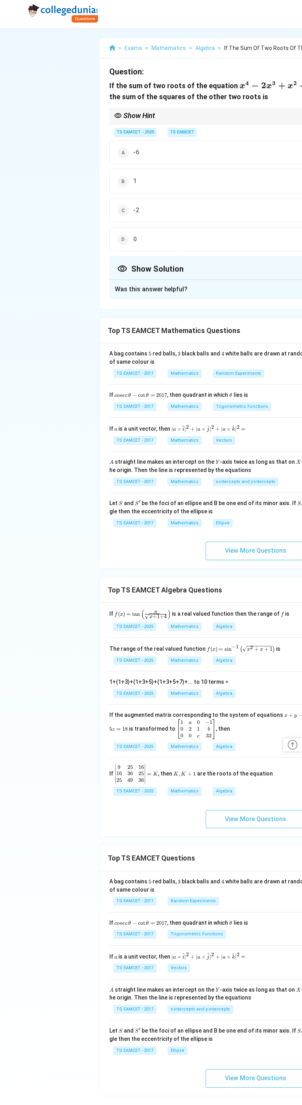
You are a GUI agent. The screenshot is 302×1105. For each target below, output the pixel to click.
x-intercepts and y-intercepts (245, 481)
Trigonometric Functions (242, 406)
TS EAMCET (182, 132)
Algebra (224, 626)
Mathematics (185, 373)
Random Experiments (238, 373)
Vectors (224, 440)
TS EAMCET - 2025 (135, 132)
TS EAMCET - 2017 (134, 373)
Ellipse (223, 523)
